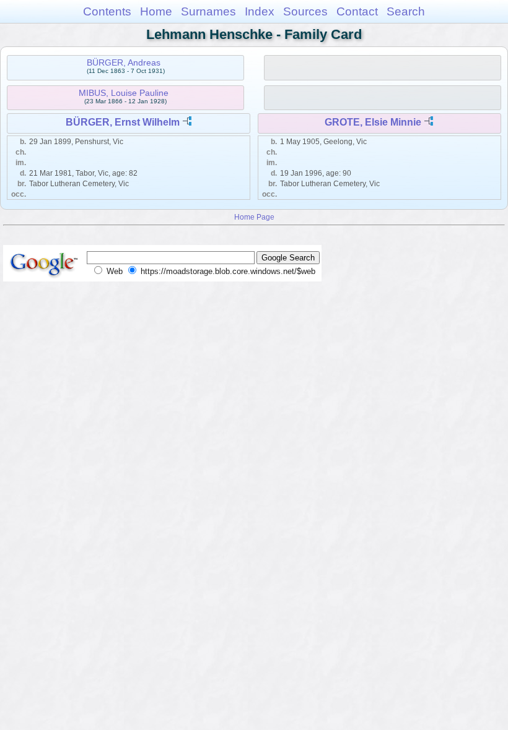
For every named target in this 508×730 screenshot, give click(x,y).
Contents (107, 11)
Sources (305, 11)
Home (156, 11)
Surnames (208, 11)
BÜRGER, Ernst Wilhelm (123, 122)
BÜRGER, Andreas (123, 62)
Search (406, 11)
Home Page (254, 217)
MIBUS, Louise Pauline (124, 93)
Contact (357, 11)
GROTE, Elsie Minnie (373, 122)
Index (259, 11)
